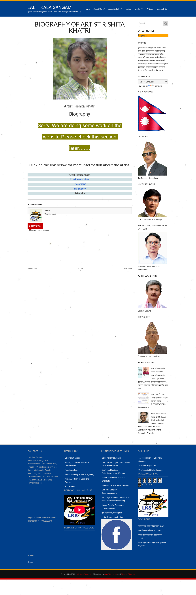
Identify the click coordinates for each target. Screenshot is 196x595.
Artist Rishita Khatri (79, 106)
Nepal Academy (71, 470)
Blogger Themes (128, 574)
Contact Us (162, 8)
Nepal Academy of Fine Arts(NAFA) (79, 474)
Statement (80, 184)
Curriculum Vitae (79, 179)
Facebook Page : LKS (147, 465)
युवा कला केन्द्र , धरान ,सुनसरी (112, 512)
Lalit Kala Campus (72, 457)
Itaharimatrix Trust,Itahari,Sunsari (115, 485)
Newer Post (32, 268)
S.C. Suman (70, 486)
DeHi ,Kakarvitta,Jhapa (111, 457)
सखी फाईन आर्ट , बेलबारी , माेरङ (112, 517)
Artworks (79, 193)
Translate (158, 85)
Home (87, 8)
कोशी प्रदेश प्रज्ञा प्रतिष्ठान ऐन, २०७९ (151, 525)
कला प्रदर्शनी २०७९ (158, 394)
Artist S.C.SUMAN (158, 413)
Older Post (127, 268)
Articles (150, 8)
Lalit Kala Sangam (49, 7)
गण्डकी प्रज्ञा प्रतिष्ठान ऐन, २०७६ (149, 530)
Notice (128, 8)
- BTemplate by (104, 574)
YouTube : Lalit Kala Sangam (150, 470)
